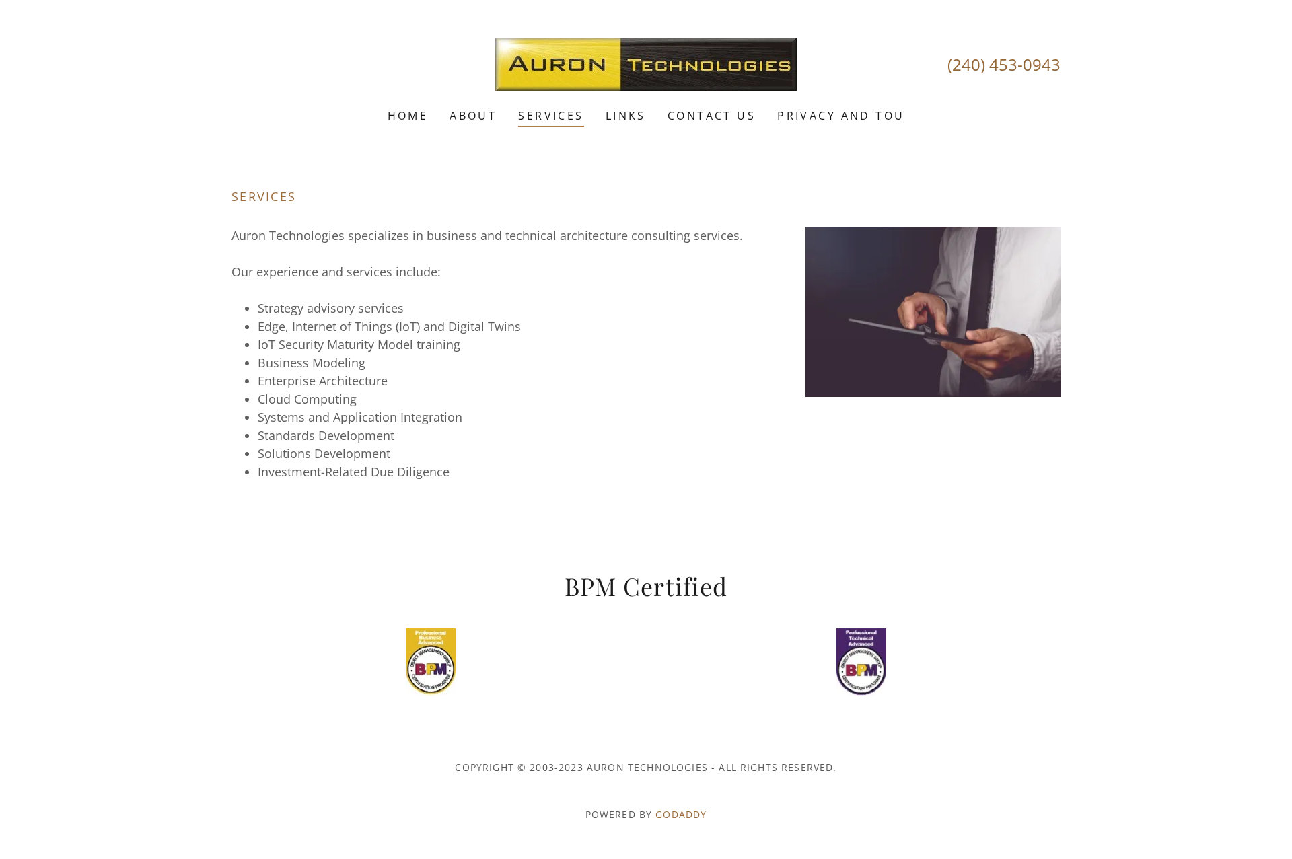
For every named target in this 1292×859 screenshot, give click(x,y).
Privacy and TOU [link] (840, 115)
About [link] (473, 115)
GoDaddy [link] (681, 814)
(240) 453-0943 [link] (1004, 64)
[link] (646, 63)
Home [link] (408, 115)
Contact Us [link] (712, 115)
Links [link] (626, 115)
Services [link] (550, 115)
